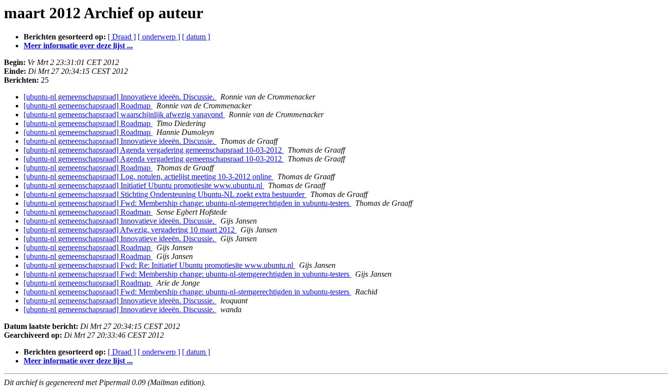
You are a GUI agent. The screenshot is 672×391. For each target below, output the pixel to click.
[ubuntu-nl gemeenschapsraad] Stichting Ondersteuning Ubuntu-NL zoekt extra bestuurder (165, 194)
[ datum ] (196, 37)
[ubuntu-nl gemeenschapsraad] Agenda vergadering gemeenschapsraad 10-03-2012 (154, 150)
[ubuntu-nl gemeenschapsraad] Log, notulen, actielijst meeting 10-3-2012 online (149, 176)
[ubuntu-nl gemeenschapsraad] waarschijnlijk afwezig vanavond (124, 114)
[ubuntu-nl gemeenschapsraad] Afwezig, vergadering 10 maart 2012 (130, 230)
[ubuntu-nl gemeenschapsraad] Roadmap (88, 105)
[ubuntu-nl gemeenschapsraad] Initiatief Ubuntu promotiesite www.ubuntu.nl (144, 185)
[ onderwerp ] (159, 37)
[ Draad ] (122, 37)
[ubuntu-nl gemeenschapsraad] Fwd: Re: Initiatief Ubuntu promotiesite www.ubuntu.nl (159, 265)
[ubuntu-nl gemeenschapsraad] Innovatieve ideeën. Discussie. (120, 97)
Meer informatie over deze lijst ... (78, 45)
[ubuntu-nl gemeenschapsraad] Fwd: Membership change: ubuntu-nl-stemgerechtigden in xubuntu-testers (187, 203)
